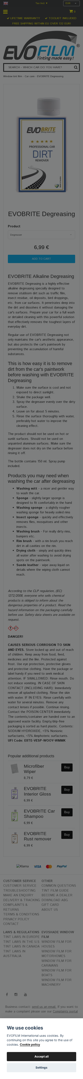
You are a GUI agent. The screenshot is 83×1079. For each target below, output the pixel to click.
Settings (41, 1067)
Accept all (41, 1056)
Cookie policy (30, 1044)
